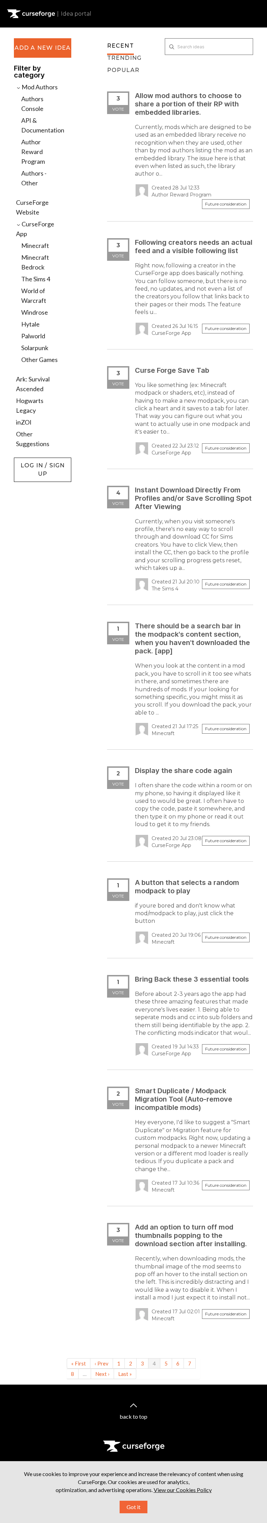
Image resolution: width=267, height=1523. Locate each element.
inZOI (24, 422)
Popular (123, 70)
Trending (124, 58)
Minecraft (35, 245)
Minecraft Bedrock (35, 262)
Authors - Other (34, 178)
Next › (102, 1374)
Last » (125, 1374)
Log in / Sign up (31, 461)
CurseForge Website (32, 207)
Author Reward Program (33, 151)
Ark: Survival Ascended (33, 384)
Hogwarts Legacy (29, 405)
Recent (120, 45)
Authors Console (32, 103)
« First (78, 1363)
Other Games (39, 359)
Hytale (30, 324)
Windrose (34, 312)
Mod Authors (39, 87)
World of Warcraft (33, 295)
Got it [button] (133, 1507)
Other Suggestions (32, 439)
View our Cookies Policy (183, 1489)
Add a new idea (43, 48)
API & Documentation (42, 125)
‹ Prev (101, 1363)
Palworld (33, 336)
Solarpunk (34, 348)
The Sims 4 (35, 279)
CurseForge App (35, 228)
